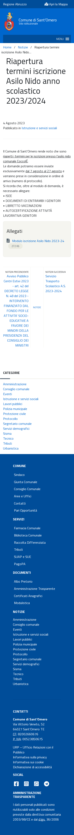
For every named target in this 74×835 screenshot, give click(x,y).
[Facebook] (16, 783)
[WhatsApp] (36, 783)
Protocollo (10, 418)
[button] (60, 39)
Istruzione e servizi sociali (39, 127)
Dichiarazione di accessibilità (32, 767)
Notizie (23, 47)
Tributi (7, 443)
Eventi (7, 393)
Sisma (7, 433)
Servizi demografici (16, 428)
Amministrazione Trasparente (34, 588)
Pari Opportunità (25, 510)
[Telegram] (46, 783)
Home (7, 47)
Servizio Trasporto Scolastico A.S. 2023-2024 (55, 283)
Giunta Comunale (25, 481)
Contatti (20, 503)
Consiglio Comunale (27, 488)
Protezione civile (14, 413)
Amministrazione (15, 384)
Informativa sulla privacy (30, 757)
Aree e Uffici (22, 496)
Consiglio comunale (16, 388)
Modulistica (22, 602)
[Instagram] (26, 783)
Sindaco (19, 474)
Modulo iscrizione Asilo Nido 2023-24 (37, 243)
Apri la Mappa (58, 4)
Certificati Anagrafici (28, 595)
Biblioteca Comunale (28, 535)
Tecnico (8, 438)
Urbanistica (10, 448)
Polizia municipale (15, 408)
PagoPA (19, 563)
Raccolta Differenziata (30, 542)
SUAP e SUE (22, 556)
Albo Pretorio (23, 581)
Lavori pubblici (12, 403)
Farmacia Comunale (27, 528)
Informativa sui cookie (28, 762)
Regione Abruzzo (15, 4)
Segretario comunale (17, 423)
